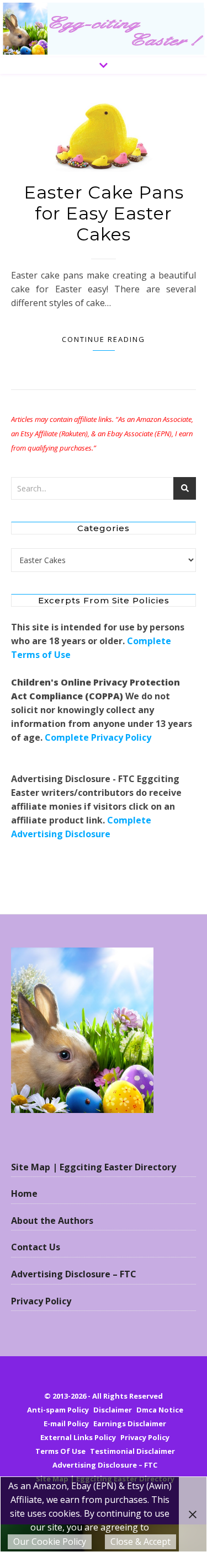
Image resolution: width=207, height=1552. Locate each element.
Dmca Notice (159, 1410)
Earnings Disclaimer (129, 1423)
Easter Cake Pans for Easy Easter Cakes (104, 213)
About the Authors (52, 1220)
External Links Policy (78, 1437)
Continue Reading (103, 339)
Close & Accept (140, 1541)
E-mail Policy (66, 1423)
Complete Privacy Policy (98, 737)
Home (24, 1193)
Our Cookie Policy (49, 1541)
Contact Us (35, 1247)
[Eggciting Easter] (103, 28)
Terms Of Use (60, 1451)
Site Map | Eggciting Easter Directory (93, 1167)
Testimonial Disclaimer (132, 1451)
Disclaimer (112, 1410)
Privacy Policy (41, 1301)
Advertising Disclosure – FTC (73, 1274)
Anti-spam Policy (58, 1410)
